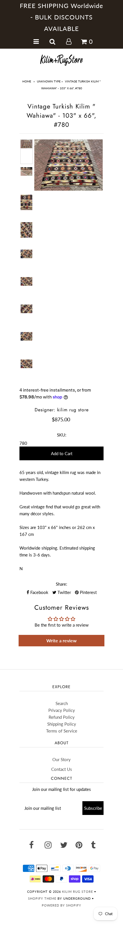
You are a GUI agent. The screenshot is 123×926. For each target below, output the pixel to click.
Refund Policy (62, 717)
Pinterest (88, 592)
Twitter (63, 592)
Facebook (38, 592)
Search (61, 703)
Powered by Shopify (61, 905)
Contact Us (61, 769)
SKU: (61, 434)
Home (26, 81)
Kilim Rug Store (77, 891)
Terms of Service (61, 730)
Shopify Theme (42, 898)
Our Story (61, 759)
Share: (61, 584)
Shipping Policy (61, 723)
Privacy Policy (61, 710)
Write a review (61, 640)
